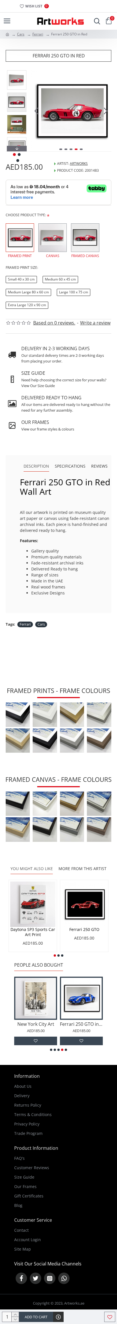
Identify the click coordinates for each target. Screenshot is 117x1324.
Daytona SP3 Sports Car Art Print (33, 932)
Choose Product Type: (26, 215)
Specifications (70, 466)
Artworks (79, 163)
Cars (20, 34)
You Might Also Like (32, 868)
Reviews (99, 466)
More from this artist (82, 868)
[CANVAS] (52, 237)
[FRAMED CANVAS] (85, 237)
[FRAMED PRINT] (20, 237)
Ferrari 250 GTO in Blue (81, 1024)
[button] (36, 111)
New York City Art (35, 1024)
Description (36, 466)
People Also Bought (38, 965)
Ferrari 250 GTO (84, 929)
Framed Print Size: (22, 267)
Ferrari (37, 34)
